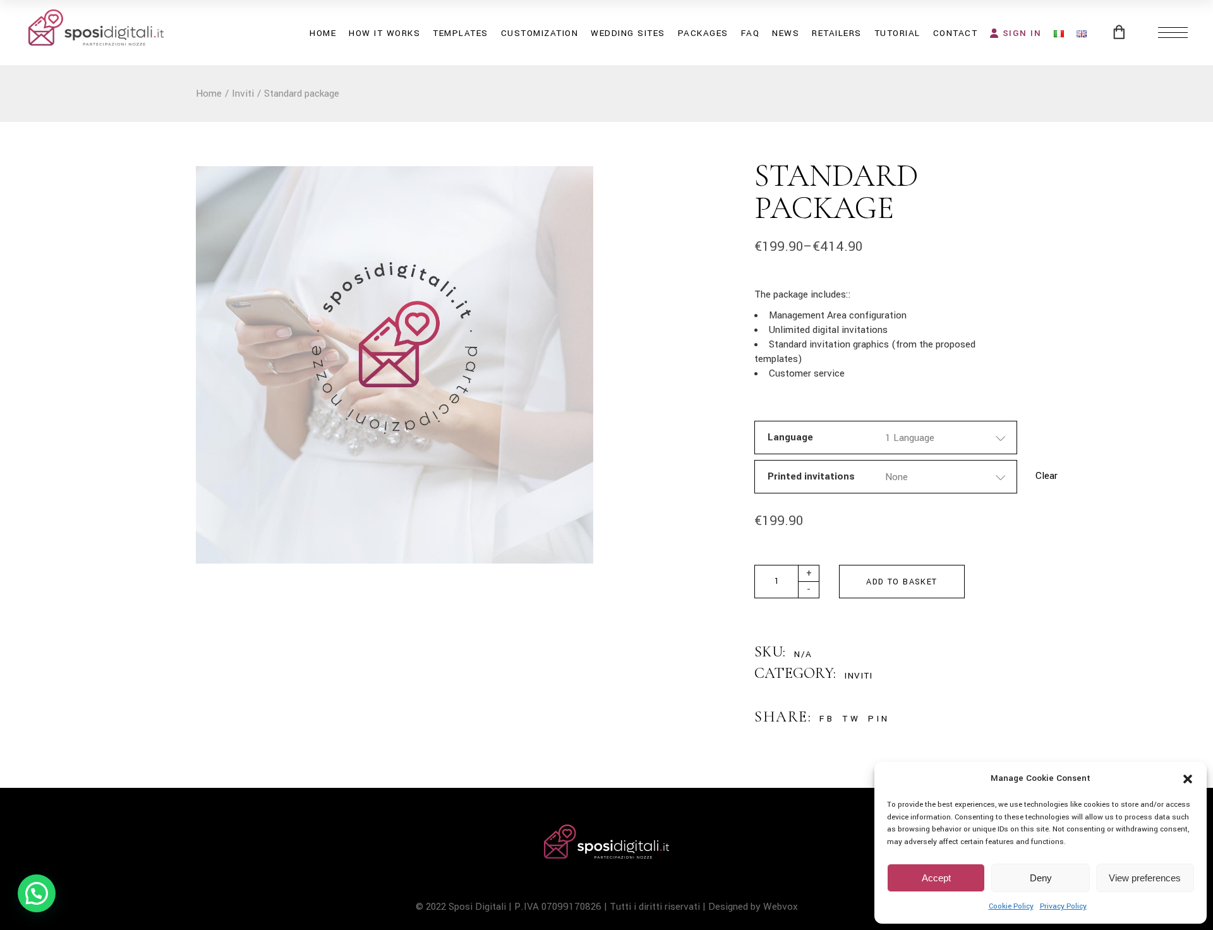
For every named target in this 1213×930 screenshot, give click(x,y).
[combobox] (945, 437)
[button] (1187, 779)
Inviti (858, 676)
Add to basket (901, 582)
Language (790, 437)
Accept (936, 878)
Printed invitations (811, 476)
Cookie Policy (1011, 906)
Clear (1046, 476)
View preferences (1145, 878)
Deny (1041, 878)
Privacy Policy (1063, 906)
